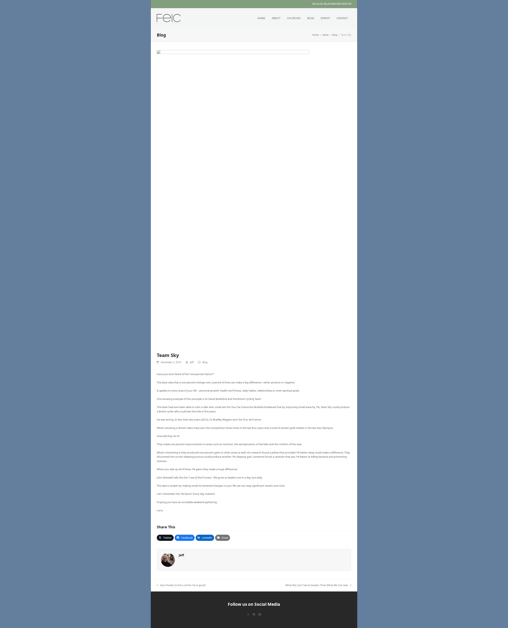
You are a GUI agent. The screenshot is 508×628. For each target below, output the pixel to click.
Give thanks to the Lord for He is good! (181, 585)
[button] (165, 538)
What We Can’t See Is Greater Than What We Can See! (316, 585)
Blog (204, 362)
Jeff (191, 362)
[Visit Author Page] (168, 559)
